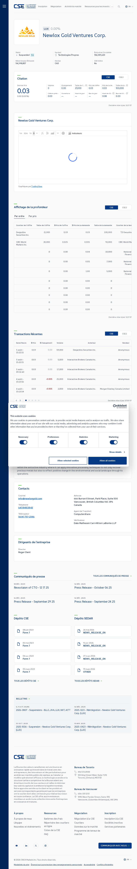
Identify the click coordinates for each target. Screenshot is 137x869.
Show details (115, 452)
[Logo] (25, 6)
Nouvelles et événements (27, 826)
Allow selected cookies (68, 460)
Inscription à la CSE (114, 818)
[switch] (53, 442)
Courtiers (79, 822)
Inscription (42, 6)
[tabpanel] (73, 270)
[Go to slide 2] (29, 400)
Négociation (56, 6)
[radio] (108, 77)
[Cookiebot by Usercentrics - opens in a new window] (115, 406)
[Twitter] (36, 845)
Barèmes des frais (53, 818)
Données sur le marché (86, 826)
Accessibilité (89, 864)
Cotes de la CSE (52, 830)
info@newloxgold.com (30, 498)
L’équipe (18, 822)
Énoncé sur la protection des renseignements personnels (56, 864)
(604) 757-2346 (26, 516)
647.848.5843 (25, 507)
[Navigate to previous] (16, 400)
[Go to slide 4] (36, 400)
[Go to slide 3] (32, 400)
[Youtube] (16, 845)
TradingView (36, 186)
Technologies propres (68, 54)
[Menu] (4, 6)
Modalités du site (21, 864)
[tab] (19, 216)
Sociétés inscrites (114, 822)
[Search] (119, 6)
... (112, 6)
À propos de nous (23, 818)
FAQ (46, 834)
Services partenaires (115, 826)
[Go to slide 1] (26, 400)
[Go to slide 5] (39, 400)
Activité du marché (73, 6)
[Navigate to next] (20, 400)
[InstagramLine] (45, 845)
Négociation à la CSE (84, 818)
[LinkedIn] (26, 845)
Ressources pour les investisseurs (99, 6)
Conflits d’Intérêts (105, 864)
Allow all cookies (107, 460)
